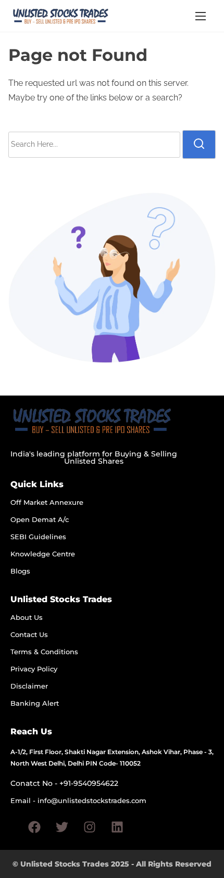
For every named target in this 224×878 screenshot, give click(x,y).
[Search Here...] (94, 145)
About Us (26, 617)
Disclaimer (29, 686)
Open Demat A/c (39, 519)
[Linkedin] (117, 827)
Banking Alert (34, 703)
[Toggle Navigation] (200, 16)
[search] (199, 144)
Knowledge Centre (42, 554)
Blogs (20, 571)
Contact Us (29, 634)
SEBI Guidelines (38, 536)
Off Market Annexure (46, 502)
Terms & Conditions (44, 651)
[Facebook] (34, 827)
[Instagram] (89, 827)
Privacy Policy (33, 669)
